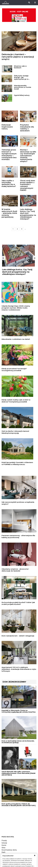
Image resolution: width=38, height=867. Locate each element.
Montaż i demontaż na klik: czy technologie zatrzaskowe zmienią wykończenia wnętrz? (28, 155)
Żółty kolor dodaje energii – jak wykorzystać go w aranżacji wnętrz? (21, 78)
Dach (3, 852)
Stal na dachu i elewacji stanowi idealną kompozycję (15, 432)
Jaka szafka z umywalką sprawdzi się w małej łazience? (9, 183)
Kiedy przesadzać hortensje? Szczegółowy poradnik (14, 369)
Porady (4, 841)
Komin (4, 845)
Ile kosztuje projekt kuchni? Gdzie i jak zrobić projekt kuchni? (18, 603)
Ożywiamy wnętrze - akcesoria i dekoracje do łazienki (15, 570)
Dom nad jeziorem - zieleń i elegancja (18, 636)
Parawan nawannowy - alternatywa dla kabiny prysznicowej (18, 536)
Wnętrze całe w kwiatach (20, 67)
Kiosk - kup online (19, 12)
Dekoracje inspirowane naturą (7, 127)
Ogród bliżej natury (21, 95)
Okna (3, 848)
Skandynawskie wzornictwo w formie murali (22, 87)
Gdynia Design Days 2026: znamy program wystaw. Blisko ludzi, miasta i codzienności (16, 308)
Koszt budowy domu (9, 850)
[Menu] (35, 2)
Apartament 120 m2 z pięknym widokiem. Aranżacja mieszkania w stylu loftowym (19, 669)
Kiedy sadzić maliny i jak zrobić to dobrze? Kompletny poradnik (16, 401)
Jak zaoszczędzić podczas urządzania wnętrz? (18, 503)
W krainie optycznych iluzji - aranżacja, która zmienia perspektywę (9, 213)
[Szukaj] (29, 2)
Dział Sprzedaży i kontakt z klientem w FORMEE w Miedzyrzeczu (17, 463)
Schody (4, 843)
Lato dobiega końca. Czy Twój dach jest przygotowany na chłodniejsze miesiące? (28, 214)
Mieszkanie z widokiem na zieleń (16, 339)
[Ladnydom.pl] (5, 2)
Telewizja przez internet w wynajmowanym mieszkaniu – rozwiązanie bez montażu (9, 154)
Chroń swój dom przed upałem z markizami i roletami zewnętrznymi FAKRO (27, 185)
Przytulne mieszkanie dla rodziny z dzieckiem (27, 128)
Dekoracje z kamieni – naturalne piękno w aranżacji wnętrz (18, 56)
